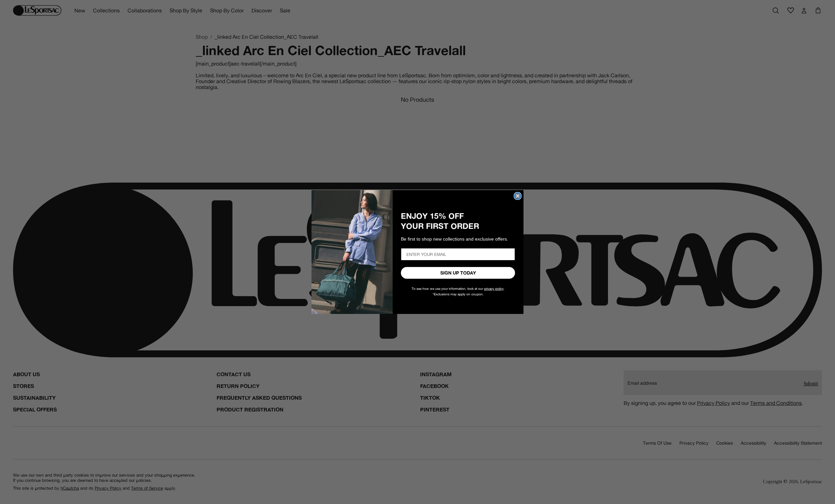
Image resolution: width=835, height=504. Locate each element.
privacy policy (494, 289)
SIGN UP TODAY (458, 273)
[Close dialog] (517, 196)
